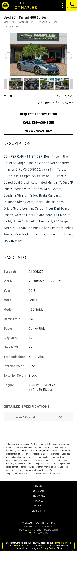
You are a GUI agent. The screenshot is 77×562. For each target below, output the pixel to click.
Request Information (38, 114)
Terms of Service (62, 542)
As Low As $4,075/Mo (55, 103)
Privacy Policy (20, 545)
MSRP (8, 96)
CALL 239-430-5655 (38, 122)
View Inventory (38, 131)
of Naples (25, 5)
